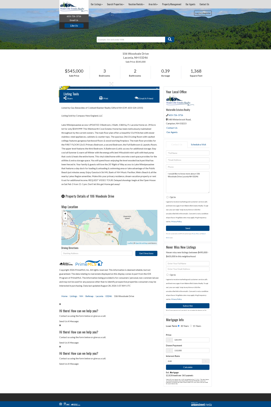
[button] (169, 39)
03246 (108, 296)
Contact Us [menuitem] (204, 4)
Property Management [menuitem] (171, 4)
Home (64, 296)
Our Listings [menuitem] (96, 4)
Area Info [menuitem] (153, 4)
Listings (73, 296)
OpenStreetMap (141, 243)
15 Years (196, 326)
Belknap (89, 296)
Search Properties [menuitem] (115, 4)
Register (207, 13)
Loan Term (171, 326)
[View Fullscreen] (65, 224)
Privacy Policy (176, 221)
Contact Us (171, 127)
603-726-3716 (74, 16)
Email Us (74, 20)
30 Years (184, 326)
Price (168, 334)
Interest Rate (173, 356)
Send (187, 228)
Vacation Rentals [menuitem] (135, 4)
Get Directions (146, 253)
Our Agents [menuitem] (190, 4)
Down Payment (174, 345)
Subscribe (188, 305)
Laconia (99, 296)
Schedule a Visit (198, 144)
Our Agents (172, 132)
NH (81, 296)
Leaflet (130, 243)
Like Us (74, 25)
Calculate (187, 367)
